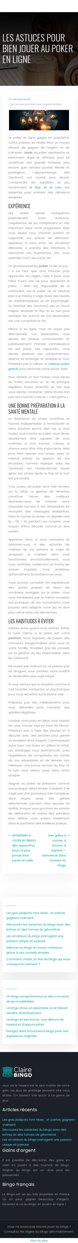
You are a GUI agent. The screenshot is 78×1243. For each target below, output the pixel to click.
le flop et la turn (45, 187)
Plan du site (39, 1240)
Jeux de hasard (21, 99)
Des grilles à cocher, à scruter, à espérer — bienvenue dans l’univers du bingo (54, 850)
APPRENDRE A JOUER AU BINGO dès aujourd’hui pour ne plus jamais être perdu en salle (24, 847)
